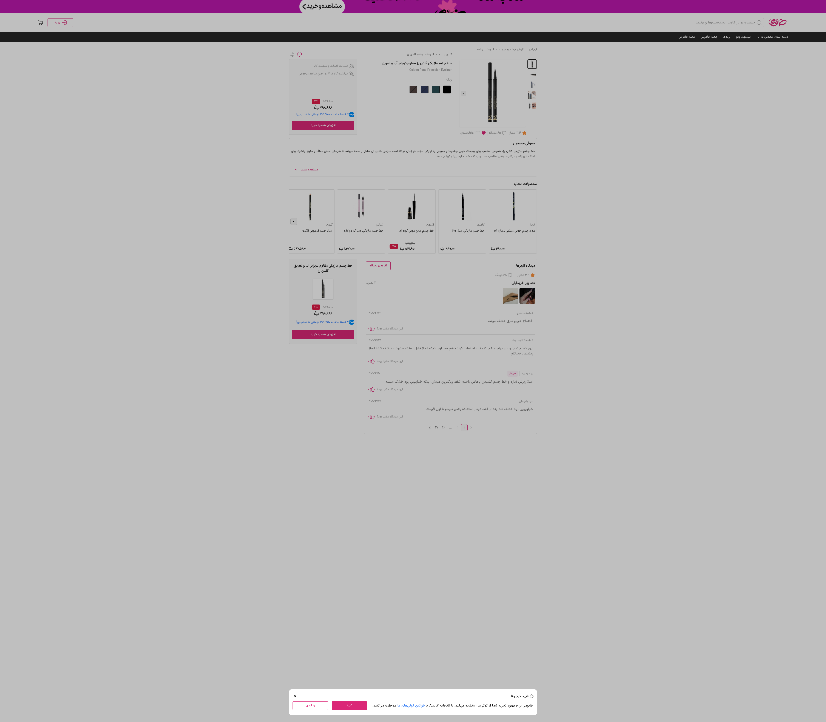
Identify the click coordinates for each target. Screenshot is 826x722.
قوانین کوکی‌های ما (411, 705)
